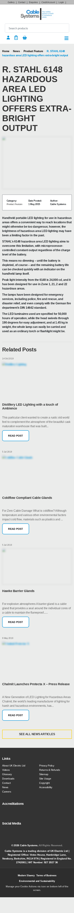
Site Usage (45, 778)
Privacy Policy (46, 765)
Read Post (15, 435)
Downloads (8, 778)
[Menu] (66, 38)
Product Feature (33, 51)
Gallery (11, 2)
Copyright (44, 782)
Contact (21, 2)
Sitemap (43, 774)
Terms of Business (46, 875)
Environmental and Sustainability (37, 881)
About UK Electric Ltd (13, 765)
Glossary (7, 774)
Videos (6, 769)
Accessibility (45, 787)
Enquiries (33, 2)
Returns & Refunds (49, 769)
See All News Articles (37, 734)
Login (61, 2)
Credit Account (48, 2)
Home (5, 51)
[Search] (63, 28)
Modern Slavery (26, 875)
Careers (6, 791)
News (16, 51)
